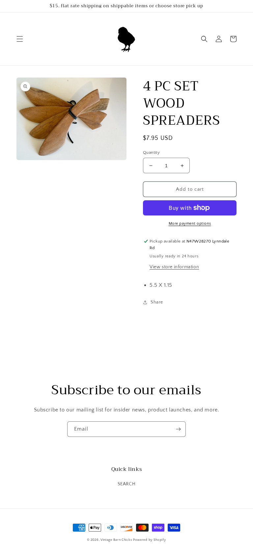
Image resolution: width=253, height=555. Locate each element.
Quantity (151, 152)
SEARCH (127, 484)
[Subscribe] (178, 429)
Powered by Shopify (149, 540)
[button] (20, 39)
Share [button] (157, 302)
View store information (174, 267)
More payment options (190, 223)
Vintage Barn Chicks (116, 540)
